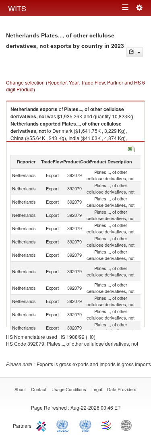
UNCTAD (64, 425)
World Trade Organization (107, 425)
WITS (17, 8)
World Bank (128, 425)
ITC (43, 425)
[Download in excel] (131, 147)
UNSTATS (85, 425)
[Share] (134, 52)
